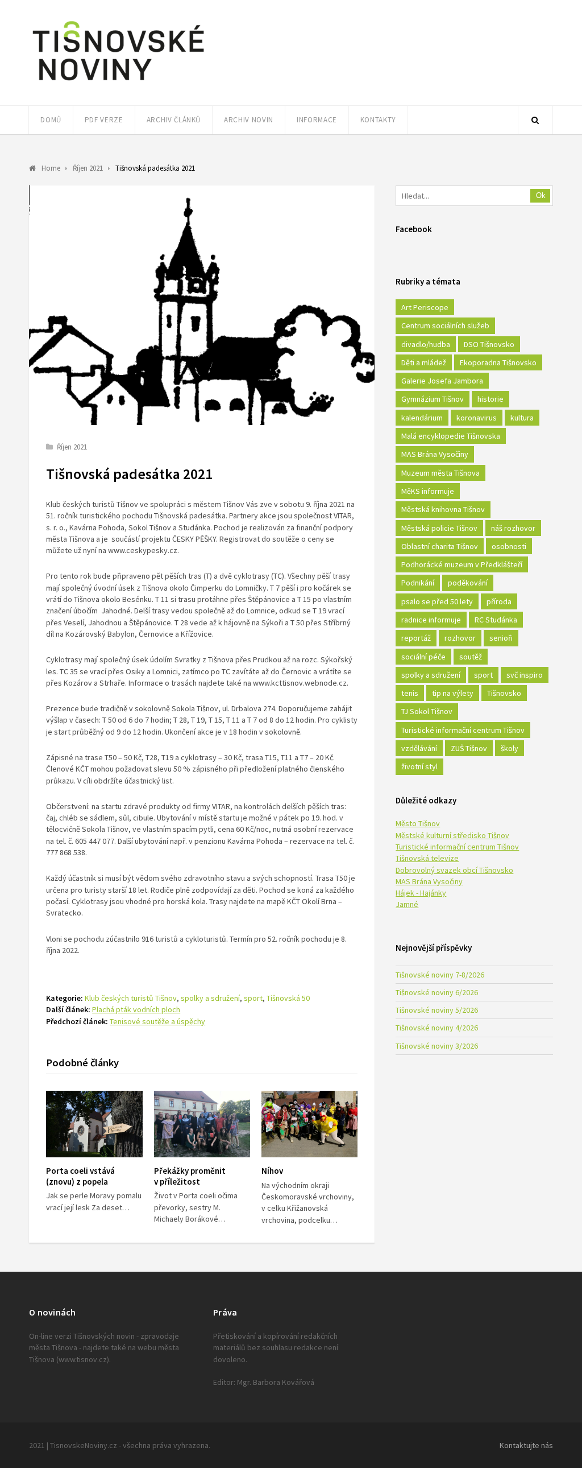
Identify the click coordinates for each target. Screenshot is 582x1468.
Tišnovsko (504, 693)
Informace (317, 120)
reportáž (416, 638)
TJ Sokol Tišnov (426, 711)
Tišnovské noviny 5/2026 (437, 1010)
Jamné (407, 904)
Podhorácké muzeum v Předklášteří (461, 564)
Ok (541, 195)
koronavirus (476, 418)
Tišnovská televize (427, 858)
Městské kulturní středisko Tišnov (452, 835)
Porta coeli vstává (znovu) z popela (80, 1176)
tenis (409, 693)
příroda (499, 601)
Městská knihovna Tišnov (443, 509)
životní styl (419, 766)
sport (253, 998)
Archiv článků (174, 120)
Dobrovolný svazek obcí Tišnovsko (454, 870)
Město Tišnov (418, 823)
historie (490, 399)
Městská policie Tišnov (439, 528)
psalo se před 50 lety (437, 601)
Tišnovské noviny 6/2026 (437, 992)
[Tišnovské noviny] (118, 82)
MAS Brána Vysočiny (434, 454)
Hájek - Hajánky (421, 893)
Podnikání (417, 583)
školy (509, 748)
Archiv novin (248, 120)
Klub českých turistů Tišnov (131, 998)
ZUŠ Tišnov (469, 748)
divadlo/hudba (425, 344)
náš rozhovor (513, 528)
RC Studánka (496, 620)
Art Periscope (424, 307)
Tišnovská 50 (288, 998)
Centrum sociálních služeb (445, 325)
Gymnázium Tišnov (432, 399)
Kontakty (378, 120)
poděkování (468, 583)
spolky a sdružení (210, 998)
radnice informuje (431, 620)
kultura (522, 418)
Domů (50, 120)
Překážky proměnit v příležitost (190, 1176)
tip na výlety (452, 693)
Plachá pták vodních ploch (136, 1009)
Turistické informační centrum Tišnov (463, 730)
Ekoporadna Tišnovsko (498, 362)
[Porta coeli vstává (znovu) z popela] (94, 1124)
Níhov (272, 1170)
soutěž (470, 656)
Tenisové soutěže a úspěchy (157, 1021)
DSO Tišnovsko (489, 344)
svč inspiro (524, 675)
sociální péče (423, 656)
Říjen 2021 (72, 447)
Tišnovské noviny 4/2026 (437, 1027)
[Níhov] (309, 1124)
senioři (501, 638)
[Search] (535, 120)
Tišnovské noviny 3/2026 (437, 1046)
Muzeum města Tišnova (440, 473)
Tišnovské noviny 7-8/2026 (440, 975)
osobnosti (509, 546)
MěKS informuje (427, 491)
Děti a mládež (423, 362)
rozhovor (460, 638)
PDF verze (104, 120)
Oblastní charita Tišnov (439, 546)
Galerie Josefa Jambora (442, 381)
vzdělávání (419, 748)
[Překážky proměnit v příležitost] (202, 1124)
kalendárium (422, 418)
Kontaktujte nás (526, 1445)
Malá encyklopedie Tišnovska (450, 436)
